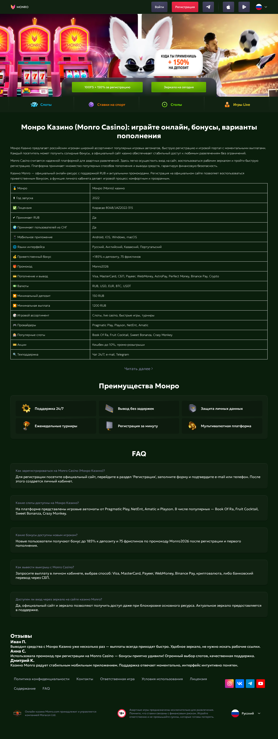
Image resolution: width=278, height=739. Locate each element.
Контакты (84, 679)
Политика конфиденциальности (42, 679)
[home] (20, 7)
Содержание (25, 688)
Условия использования (162, 679)
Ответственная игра (117, 679)
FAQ (46, 688)
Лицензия (198, 679)
